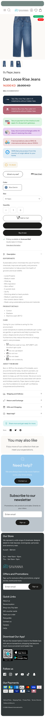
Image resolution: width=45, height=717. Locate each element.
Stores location (8, 604)
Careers (6, 625)
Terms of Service (36, 700)
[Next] (41, 3)
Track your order (9, 615)
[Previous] (4, 3)
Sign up (22, 522)
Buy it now (22, 233)
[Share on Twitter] (15, 430)
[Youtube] (22, 674)
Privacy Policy (26, 700)
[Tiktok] (28, 674)
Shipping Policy (17, 700)
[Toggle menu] (5, 10)
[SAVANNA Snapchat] (34, 674)
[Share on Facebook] (10, 430)
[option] (22, 36)
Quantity (6, 205)
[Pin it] (20, 430)
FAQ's (5, 628)
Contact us (7, 621)
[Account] (31, 10)
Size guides (7, 618)
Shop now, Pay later (10, 608)
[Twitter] (16, 674)
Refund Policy (8, 700)
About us (6, 601)
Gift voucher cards (10, 611)
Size (4, 194)
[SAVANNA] (21, 10)
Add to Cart (24, 218)
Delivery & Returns (9, 703)
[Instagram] (11, 674)
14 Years (8, 199)
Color (5, 182)
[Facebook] (5, 674)
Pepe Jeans (13, 72)
